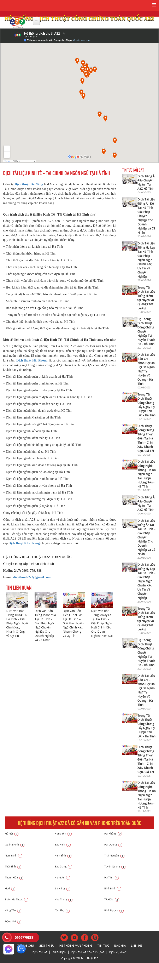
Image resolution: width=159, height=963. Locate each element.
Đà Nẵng (62, 888)
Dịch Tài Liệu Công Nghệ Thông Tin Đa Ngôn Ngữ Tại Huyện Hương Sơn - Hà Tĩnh (146, 474)
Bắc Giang (63, 866)
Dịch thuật (40, 952)
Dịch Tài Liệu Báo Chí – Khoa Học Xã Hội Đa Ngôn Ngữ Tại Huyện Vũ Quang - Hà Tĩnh (146, 369)
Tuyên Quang (114, 866)
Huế (9, 888)
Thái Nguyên (113, 855)
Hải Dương (112, 844)
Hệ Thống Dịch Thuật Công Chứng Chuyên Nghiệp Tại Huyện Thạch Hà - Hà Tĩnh (146, 331)
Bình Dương (113, 910)
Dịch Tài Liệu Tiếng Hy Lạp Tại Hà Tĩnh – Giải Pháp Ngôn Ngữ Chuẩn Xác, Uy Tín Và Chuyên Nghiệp (146, 259)
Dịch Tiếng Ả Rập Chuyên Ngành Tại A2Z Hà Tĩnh (146, 182)
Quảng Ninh (14, 844)
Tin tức (103, 945)
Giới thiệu (46, 945)
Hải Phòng (112, 833)
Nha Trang (63, 899)
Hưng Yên (62, 833)
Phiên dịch (59, 952)
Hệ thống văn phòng (75, 945)
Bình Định (112, 888)
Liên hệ (136, 945)
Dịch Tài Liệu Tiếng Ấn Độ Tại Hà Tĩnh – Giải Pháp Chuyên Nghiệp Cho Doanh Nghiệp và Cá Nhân (146, 215)
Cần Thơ (62, 910)
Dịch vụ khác (117, 952)
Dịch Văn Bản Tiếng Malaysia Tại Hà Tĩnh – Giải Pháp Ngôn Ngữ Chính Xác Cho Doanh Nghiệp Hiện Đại (102, 623)
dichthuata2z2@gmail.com (32, 577)
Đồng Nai (12, 921)
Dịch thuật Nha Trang (24, 543)
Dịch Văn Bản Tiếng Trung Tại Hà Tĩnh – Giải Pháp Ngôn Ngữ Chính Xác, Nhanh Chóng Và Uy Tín (17, 623)
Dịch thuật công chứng (87, 952)
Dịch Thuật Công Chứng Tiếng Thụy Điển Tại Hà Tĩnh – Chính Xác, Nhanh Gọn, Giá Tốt (145, 438)
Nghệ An (62, 877)
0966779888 (24, 937)
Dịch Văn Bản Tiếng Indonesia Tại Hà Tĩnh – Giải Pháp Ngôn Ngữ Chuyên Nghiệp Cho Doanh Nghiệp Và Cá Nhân (45, 625)
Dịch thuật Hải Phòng (31, 360)
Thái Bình (12, 866)
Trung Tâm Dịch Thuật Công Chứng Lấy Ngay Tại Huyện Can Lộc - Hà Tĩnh (146, 404)
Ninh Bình (62, 855)
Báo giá (120, 945)
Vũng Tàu (12, 910)
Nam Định (13, 855)
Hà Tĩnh (111, 877)
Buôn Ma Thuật (16, 899)
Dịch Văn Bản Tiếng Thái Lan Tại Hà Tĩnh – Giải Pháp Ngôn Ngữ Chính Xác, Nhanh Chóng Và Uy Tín (73, 623)
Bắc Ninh (62, 844)
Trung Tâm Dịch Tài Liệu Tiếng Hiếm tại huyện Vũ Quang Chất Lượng (146, 297)
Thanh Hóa (13, 877)
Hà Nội (11, 833)
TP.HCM (111, 899)
